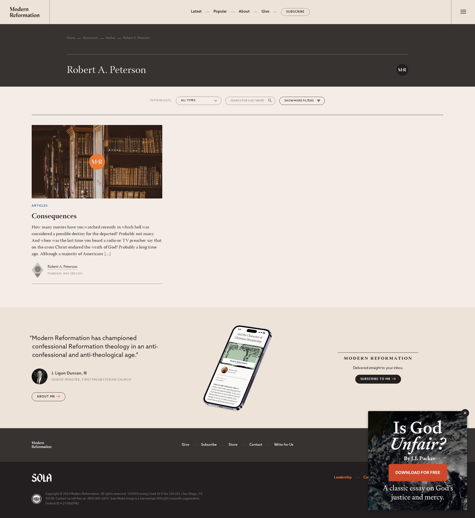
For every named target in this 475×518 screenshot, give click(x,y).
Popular (220, 12)
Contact (255, 445)
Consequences (54, 216)
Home (71, 38)
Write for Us (283, 445)
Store (233, 445)
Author (111, 38)
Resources (90, 38)
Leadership (343, 477)
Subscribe (295, 11)
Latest (196, 12)
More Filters (304, 100)
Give (265, 12)
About (244, 12)
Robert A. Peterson (62, 267)
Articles (40, 205)
